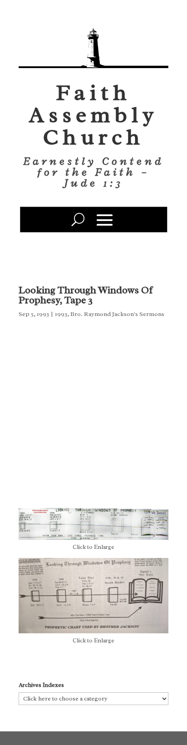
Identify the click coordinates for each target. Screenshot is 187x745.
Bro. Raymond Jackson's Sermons (117, 314)
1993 (61, 314)
